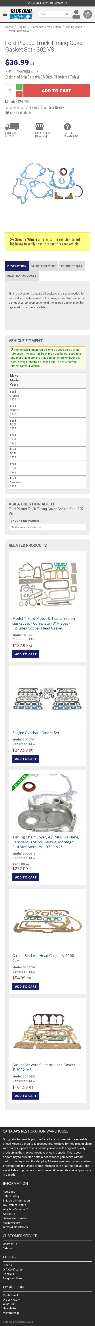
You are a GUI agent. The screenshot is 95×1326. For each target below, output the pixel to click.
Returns (8, 1248)
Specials (8, 1274)
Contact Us (60, 3)
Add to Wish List (21, 112)
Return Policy (11, 1196)
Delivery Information (15, 1218)
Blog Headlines (12, 1278)
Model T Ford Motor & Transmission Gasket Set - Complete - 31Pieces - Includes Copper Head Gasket (43, 623)
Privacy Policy (11, 1222)
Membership (11, 1313)
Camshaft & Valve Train (46, 27)
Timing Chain (74, 27)
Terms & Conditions (15, 1227)
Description (17, 266)
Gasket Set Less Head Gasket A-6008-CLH (44, 958)
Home (9, 27)
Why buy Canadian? (15, 1209)
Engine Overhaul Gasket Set (35, 732)
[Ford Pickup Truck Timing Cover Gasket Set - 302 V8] (47, 183)
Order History (11, 1299)
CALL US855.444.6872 (71, 134)
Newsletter (10, 1308)
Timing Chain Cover (18, 31)
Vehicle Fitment (43, 266)
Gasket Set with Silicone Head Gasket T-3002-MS (43, 1067)
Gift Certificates (13, 1269)
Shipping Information (16, 1200)
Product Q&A (71, 266)
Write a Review (54, 107)
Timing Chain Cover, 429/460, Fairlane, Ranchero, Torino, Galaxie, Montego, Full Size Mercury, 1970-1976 (45, 841)
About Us (9, 1213)
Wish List (9, 1304)
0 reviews (32, 107)
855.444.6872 (39, 3)
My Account (10, 1295)
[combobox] (47, 527)
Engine (22, 27)
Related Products (21, 275)
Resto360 (9, 1191)
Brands (7, 1265)
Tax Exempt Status (14, 1205)
